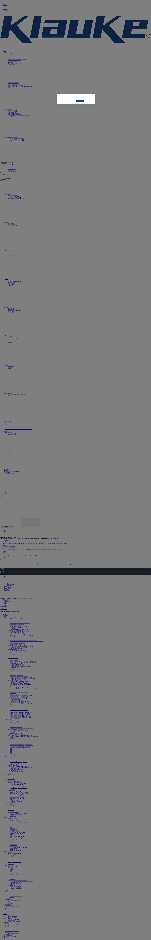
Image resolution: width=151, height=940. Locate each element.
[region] (76, 99)
